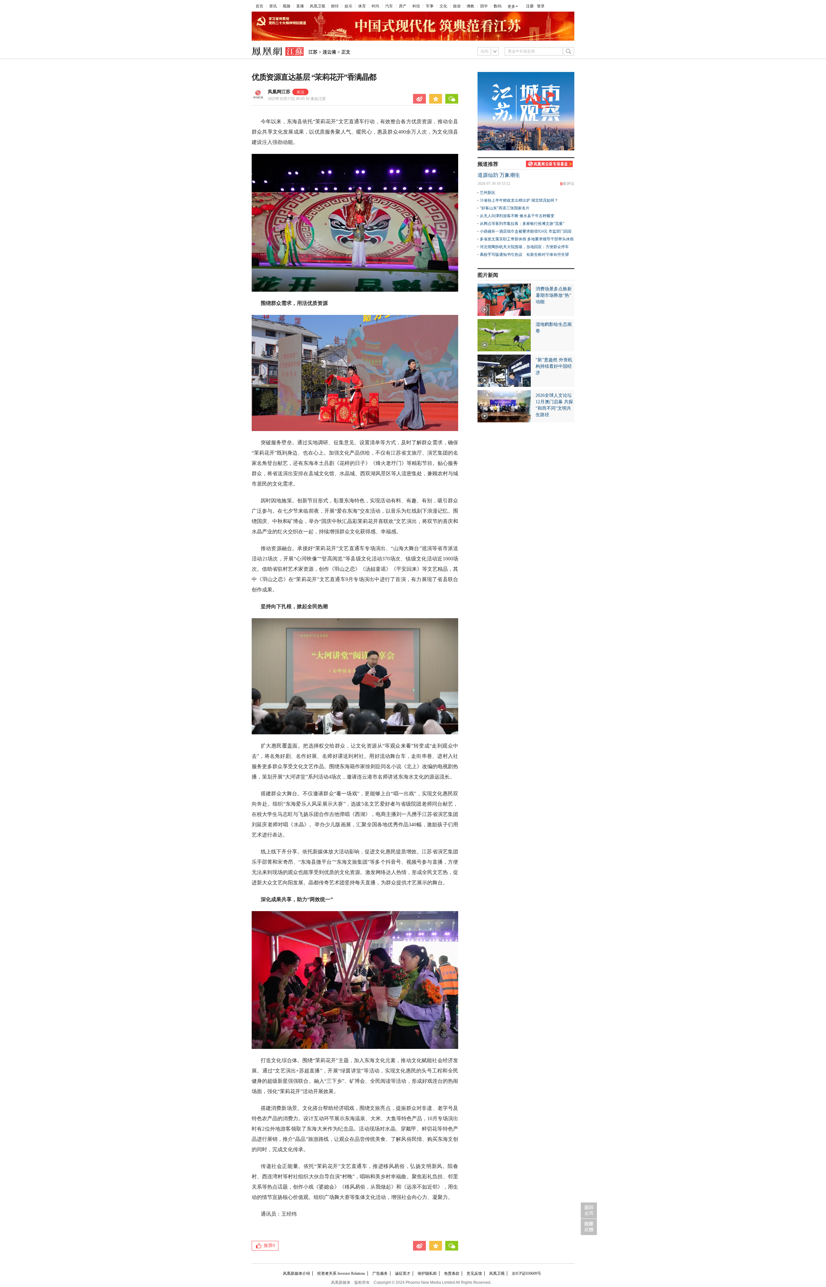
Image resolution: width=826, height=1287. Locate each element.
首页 (259, 6)
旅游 (457, 6)
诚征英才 (402, 1273)
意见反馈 (474, 1273)
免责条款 (451, 1273)
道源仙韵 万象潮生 (499, 175)
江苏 (312, 52)
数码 (497, 6)
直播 (300, 6)
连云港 (329, 52)
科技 (416, 6)
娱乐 (348, 6)
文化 (443, 6)
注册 (530, 6)
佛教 (470, 6)
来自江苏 (297, 98)
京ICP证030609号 (526, 1273)
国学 (484, 6)
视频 (286, 6)
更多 (511, 6)
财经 (335, 6)
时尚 (375, 6)
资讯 (273, 6)
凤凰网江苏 (279, 91)
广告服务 (380, 1273)
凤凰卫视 (317, 6)
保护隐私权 (427, 1273)
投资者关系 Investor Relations (341, 1273)
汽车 (389, 6)
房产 (403, 6)
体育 (362, 6)
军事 (430, 6)
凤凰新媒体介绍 (296, 1273)
